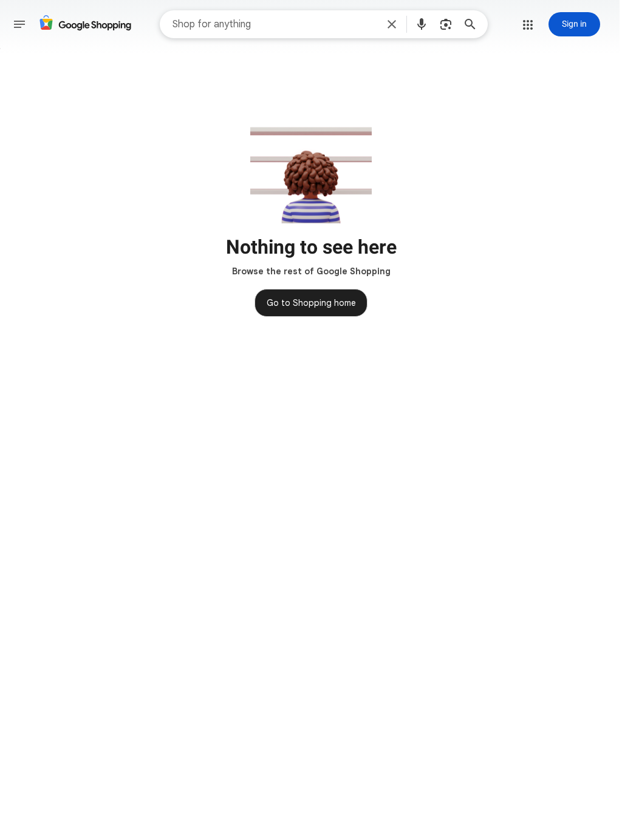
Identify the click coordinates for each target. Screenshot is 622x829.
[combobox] (275, 24)
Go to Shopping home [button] (311, 302)
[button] (391, 24)
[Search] (473, 24)
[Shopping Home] (85, 24)
